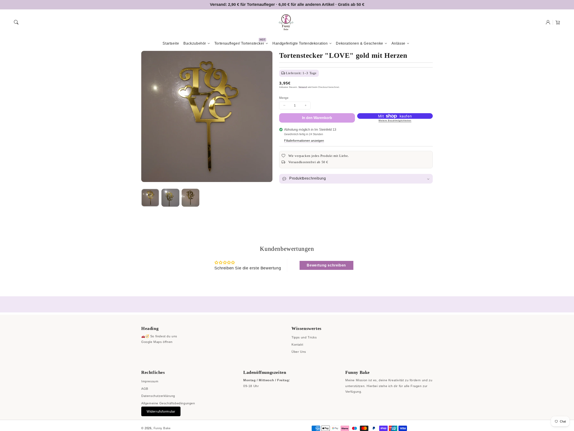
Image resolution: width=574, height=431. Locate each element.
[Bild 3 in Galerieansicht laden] (191, 198)
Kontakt (297, 344)
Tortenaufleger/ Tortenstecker (239, 43)
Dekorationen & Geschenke (359, 43)
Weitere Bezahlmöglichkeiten (394, 120)
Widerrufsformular (161, 411)
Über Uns (298, 351)
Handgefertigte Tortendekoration (300, 43)
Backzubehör (194, 43)
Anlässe (398, 43)
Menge (283, 98)
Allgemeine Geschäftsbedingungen (168, 403)
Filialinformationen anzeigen (304, 140)
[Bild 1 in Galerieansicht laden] (150, 198)
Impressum (149, 381)
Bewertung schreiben (326, 265)
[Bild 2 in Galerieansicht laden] (170, 198)
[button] (16, 22)
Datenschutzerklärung (158, 396)
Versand (302, 87)
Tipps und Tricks (304, 337)
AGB (144, 388)
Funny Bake (162, 428)
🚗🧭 (145, 336)
